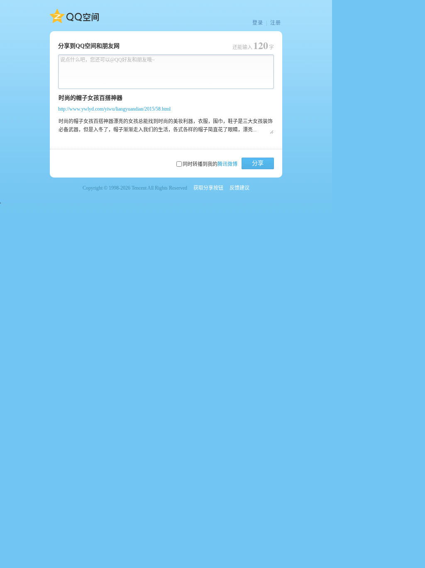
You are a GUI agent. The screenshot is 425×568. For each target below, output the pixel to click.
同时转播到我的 (210, 164)
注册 (275, 23)
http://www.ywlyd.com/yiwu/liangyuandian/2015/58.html (114, 109)
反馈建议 (239, 188)
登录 (257, 23)
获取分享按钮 (208, 188)
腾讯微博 (227, 164)
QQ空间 (74, 16)
